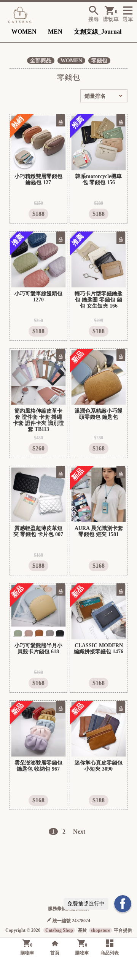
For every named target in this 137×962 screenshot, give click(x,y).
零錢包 (99, 60)
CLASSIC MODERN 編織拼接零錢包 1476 (98, 648)
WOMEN (24, 31)
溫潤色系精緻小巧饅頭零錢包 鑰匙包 (99, 414)
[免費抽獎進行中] (122, 903)
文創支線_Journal (97, 31)
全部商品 (40, 60)
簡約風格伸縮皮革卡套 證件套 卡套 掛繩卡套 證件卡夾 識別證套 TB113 (38, 420)
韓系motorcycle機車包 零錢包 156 (98, 179)
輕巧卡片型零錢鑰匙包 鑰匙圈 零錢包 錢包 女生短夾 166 (99, 300)
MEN (55, 31)
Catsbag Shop (59, 930)
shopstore (100, 930)
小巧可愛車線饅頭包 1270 (38, 297)
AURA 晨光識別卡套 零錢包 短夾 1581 (99, 531)
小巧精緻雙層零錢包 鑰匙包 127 (38, 179)
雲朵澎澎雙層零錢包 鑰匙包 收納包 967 (38, 766)
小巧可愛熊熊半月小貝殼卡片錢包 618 (38, 648)
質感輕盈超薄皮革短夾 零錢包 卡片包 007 (38, 531)
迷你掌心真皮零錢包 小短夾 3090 (99, 766)
